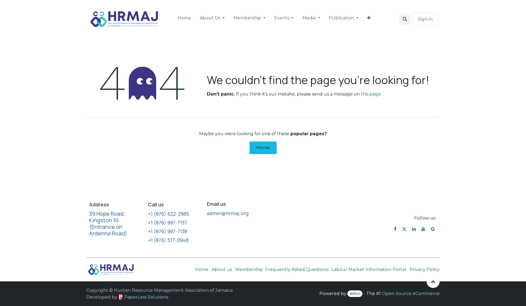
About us (222, 269)
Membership (249, 269)
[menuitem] (184, 19)
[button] (405, 19)
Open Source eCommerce (411, 293)
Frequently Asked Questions (297, 269)
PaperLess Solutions (146, 297)
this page (371, 94)
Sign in (425, 19)
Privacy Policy (425, 269)
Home (263, 147)
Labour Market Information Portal (368, 269)
